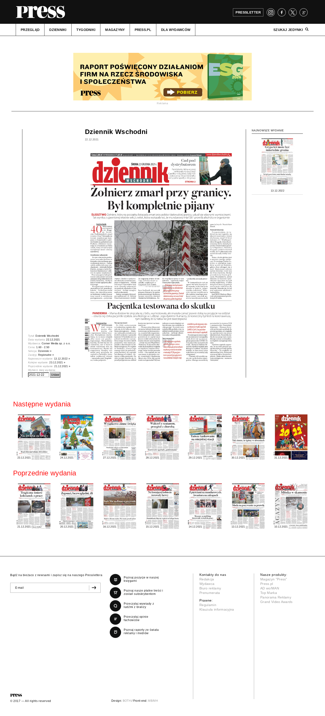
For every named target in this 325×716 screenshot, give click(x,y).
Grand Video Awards (276, 602)
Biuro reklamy (210, 588)
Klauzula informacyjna (216, 609)
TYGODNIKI (86, 30)
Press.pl (266, 584)
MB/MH (153, 700)
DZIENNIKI (58, 30)
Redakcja (206, 579)
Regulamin (207, 605)
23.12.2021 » (57, 362)
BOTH (127, 700)
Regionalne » (46, 354)
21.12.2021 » (62, 366)
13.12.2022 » (62, 358)
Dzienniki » (45, 351)
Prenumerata (209, 593)
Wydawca (206, 584)
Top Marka (268, 593)
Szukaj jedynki (288, 30)
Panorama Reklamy (275, 597)
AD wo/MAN (269, 588)
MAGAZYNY (115, 30)
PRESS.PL (143, 30)
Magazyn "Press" (273, 579)
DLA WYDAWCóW (175, 30)
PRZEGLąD (30, 30)
